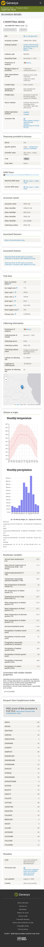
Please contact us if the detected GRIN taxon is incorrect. (22, 175)
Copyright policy (23, 926)
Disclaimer (23, 909)
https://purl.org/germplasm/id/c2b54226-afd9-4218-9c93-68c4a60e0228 (31, 872)
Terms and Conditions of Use (23, 923)
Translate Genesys (23, 919)
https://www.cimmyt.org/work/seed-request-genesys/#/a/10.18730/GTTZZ (31, 124)
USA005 (26, 114)
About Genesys (23, 903)
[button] (22, 387)
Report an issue (23, 913)
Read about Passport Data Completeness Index (20, 712)
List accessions (9, 691)
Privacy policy (23, 929)
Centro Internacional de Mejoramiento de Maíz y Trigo (30, 46)
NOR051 (26, 112)
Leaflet (17, 404)
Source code (23, 916)
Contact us (23, 906)
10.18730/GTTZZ (31, 36)
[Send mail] (4, 175)
